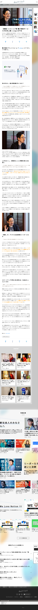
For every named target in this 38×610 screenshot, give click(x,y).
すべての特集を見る (23, 538)
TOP (0, 4)
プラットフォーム (6, 336)
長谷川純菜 (8, 333)
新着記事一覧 (5, 4)
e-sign (20, 48)
